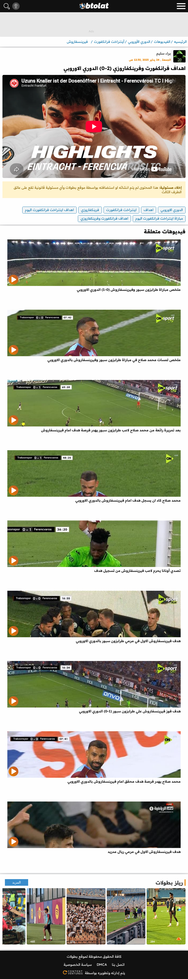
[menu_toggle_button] (181, 6)
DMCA (102, 964)
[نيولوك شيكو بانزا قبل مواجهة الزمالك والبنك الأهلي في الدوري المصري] (166, 916)
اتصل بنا (118, 964)
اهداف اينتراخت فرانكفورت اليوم (49, 210)
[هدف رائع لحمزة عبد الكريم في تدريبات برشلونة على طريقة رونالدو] (46, 916)
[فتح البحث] (6, 6)
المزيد (16, 882)
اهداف (148, 210)
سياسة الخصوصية (78, 964)
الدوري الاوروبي (172, 210)
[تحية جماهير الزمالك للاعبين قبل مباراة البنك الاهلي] (126, 916)
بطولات (72, 956)
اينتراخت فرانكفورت (121, 210)
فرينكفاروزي (90, 210)
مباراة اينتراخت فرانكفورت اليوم (159, 218)
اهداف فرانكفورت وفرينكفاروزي (104, 218)
